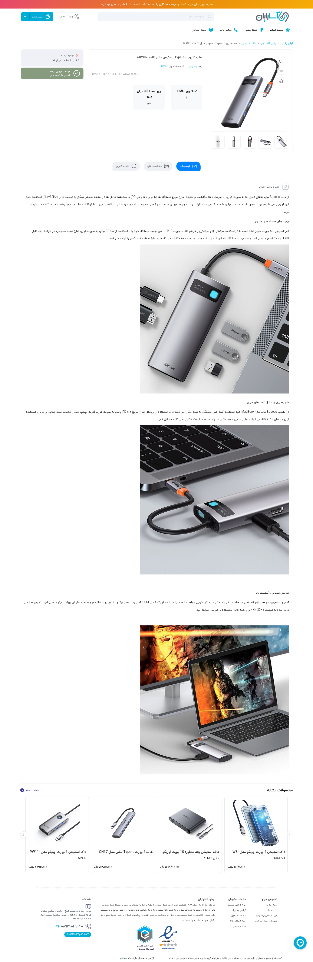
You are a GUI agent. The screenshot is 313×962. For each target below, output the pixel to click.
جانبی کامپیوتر (268, 43)
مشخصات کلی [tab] (154, 166)
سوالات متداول (238, 915)
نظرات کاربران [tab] (123, 166)
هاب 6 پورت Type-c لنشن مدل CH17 (126, 851)
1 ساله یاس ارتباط (61, 60)
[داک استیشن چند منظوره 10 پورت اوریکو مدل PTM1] (189, 823)
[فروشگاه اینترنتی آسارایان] (272, 16)
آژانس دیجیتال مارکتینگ (137, 958)
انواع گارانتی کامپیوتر (236, 905)
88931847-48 (69, 927)
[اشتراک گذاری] (281, 80)
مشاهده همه (31, 790)
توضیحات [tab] (185, 166)
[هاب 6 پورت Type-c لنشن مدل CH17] (123, 823)
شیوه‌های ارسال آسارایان (266, 921)
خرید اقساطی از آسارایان (266, 915)
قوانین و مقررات (238, 910)
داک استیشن (249, 43)
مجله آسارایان (271, 905)
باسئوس (192, 67)
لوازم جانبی (287, 43)
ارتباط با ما (272, 910)
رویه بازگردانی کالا (238, 921)
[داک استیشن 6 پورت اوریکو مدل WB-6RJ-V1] (256, 823)
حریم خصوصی (239, 926)
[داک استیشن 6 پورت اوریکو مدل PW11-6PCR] (57, 823)
